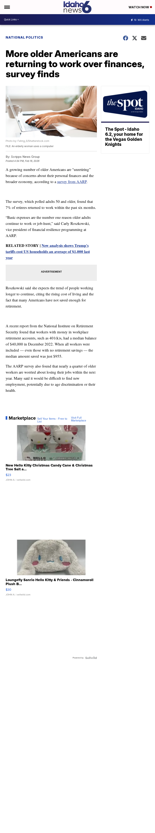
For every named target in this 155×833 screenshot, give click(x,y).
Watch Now (139, 7)
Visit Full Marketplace (78, 419)
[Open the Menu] (6, 7)
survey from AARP (72, 181)
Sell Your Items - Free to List (52, 420)
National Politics (24, 37)
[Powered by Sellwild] (91, 657)
